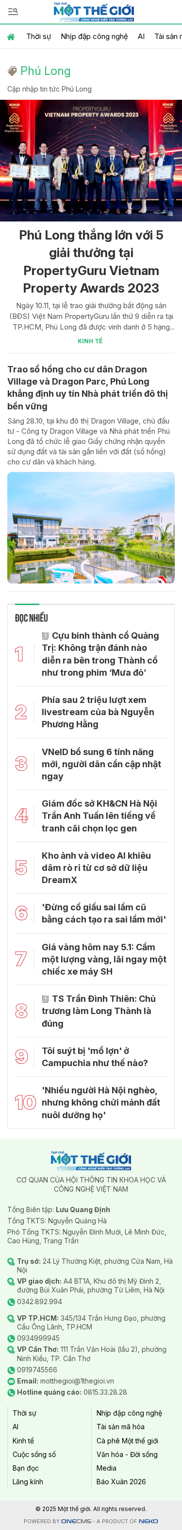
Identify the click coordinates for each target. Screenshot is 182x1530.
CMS (76, 1521)
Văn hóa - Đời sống (127, 1454)
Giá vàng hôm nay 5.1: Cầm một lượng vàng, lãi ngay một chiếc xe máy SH (104, 959)
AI (141, 36)
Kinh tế (90, 341)
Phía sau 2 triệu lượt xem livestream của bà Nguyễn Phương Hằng (98, 712)
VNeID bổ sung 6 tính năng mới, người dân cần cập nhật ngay (101, 764)
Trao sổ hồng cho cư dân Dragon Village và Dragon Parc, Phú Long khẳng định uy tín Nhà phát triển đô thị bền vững (87, 387)
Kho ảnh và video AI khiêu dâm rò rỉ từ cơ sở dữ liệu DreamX (96, 867)
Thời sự (38, 36)
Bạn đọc (26, 1468)
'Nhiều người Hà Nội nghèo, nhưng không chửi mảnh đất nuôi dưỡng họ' (101, 1102)
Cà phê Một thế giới (127, 1441)
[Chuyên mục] (13, 12)
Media (106, 1468)
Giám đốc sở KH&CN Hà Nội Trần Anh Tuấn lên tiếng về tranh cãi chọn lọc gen (99, 815)
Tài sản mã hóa (121, 1426)
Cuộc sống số (34, 1454)
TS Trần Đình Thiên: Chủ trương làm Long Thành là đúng (99, 1011)
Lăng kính (28, 1481)
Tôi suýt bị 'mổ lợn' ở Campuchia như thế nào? (95, 1057)
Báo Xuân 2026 (121, 1481)
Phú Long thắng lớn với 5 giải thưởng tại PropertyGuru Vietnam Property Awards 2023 (91, 261)
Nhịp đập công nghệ (94, 36)
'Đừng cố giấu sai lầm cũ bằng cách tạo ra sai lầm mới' (104, 913)
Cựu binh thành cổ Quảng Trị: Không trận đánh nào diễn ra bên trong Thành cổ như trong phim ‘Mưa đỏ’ (100, 654)
